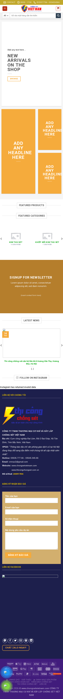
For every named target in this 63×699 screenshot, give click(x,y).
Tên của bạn (11, 496)
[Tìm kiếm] (58, 15)
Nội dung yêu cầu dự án (17, 530)
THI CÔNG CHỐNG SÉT (27, 684)
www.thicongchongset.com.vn (25, 470)
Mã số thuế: (12, 474)
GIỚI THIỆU (26, 680)
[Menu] (4, 8)
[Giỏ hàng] (58, 8)
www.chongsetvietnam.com (24, 465)
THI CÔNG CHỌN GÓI (20, 682)
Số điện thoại (11, 519)
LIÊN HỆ (42, 684)
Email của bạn (12, 507)
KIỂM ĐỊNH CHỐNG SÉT (42, 682)
